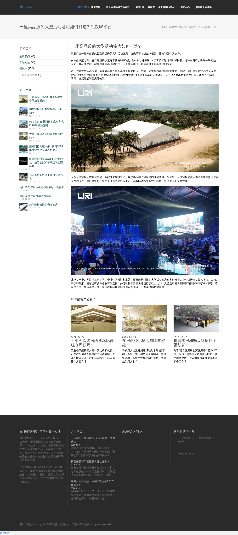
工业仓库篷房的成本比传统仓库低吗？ (92, 342)
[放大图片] (93, 318)
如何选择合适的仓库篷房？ (44, 204)
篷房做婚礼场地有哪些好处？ (143, 342)
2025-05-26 (180, 337)
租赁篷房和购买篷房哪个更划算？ (195, 342)
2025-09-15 (129, 337)
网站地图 (5, 533)
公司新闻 (24, 56)
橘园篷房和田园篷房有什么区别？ (90, 461)
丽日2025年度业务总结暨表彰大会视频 (41, 187)
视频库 (23, 68)
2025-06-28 (78, 337)
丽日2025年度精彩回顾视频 (35, 195)
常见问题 (24, 62)
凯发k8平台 (26, 7)
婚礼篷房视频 (29, 75)
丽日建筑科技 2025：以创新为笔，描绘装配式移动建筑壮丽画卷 (46, 162)
